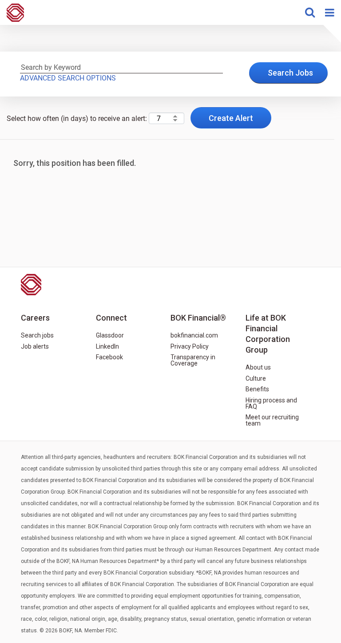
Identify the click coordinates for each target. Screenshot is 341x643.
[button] (329, 12)
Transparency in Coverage (192, 360)
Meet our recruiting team (272, 420)
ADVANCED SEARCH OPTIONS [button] (68, 78)
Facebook (109, 357)
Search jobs (37, 335)
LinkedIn (107, 346)
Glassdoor (110, 335)
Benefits (257, 389)
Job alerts (35, 346)
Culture (256, 378)
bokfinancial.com (194, 335)
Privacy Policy (189, 346)
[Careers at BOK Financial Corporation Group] (12, 12)
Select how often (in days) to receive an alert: (77, 118)
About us (258, 367)
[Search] (309, 12)
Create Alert (231, 118)
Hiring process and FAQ (271, 403)
